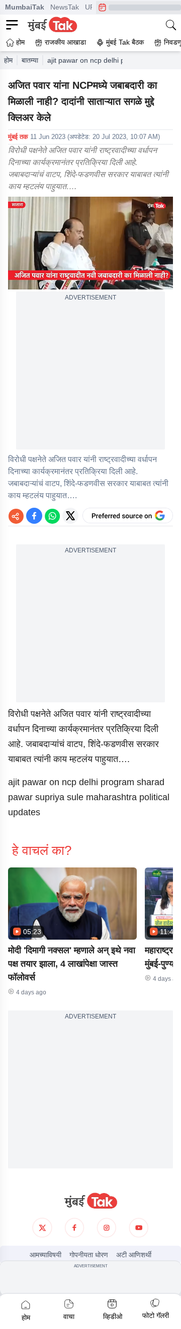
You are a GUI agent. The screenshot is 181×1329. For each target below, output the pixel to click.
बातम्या (30, 60)
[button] (72, 903)
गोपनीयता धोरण (88, 1255)
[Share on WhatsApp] (52, 516)
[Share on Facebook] (34, 516)
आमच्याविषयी (45, 1255)
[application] (90, 243)
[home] (90, 1201)
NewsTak (64, 7)
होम (8, 60)
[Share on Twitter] (70, 516)
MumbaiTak (24, 7)
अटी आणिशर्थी (133, 1255)
